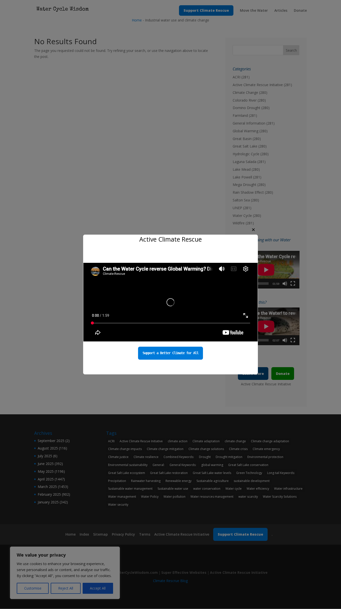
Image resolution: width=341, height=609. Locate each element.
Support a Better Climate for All (170, 353)
